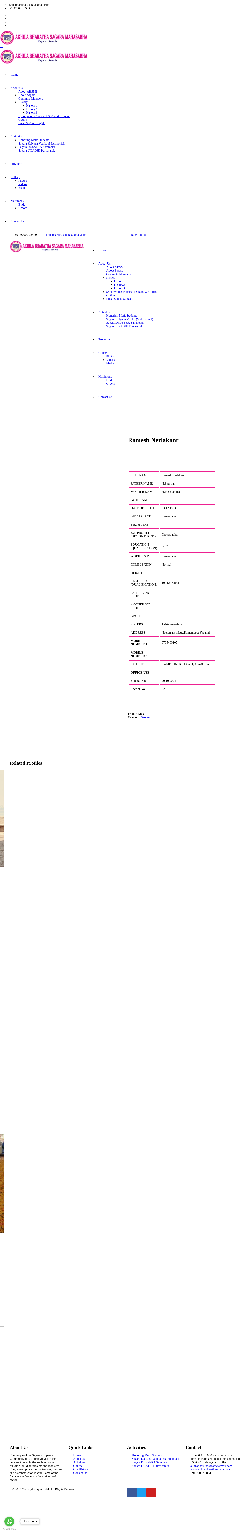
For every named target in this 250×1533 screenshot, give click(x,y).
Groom (145, 717)
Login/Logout (136, 234)
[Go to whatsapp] (9, 1521)
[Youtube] (151, 1492)
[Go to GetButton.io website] (9, 1529)
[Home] (47, 251)
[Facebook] (132, 1492)
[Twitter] (141, 1492)
